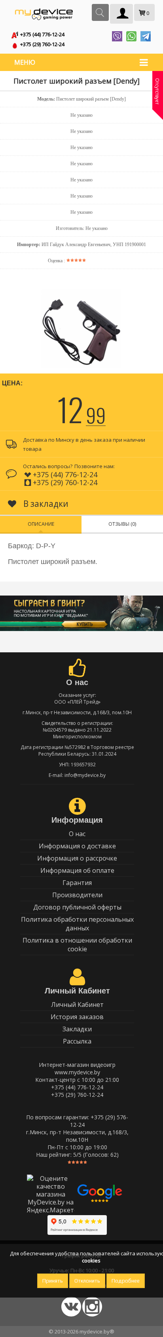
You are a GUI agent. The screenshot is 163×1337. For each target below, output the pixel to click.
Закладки (77, 1029)
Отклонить (87, 1281)
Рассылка (77, 1041)
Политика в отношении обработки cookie (77, 944)
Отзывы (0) (122, 524)
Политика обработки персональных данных (77, 923)
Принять (52, 1281)
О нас (77, 833)
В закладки (44, 503)
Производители (77, 895)
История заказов (77, 1016)
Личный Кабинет (77, 1004)
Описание (41, 524)
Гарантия (77, 882)
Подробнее (126, 1281)
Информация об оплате (77, 870)
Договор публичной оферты (77, 907)
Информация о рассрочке (77, 858)
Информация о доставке (77, 846)
